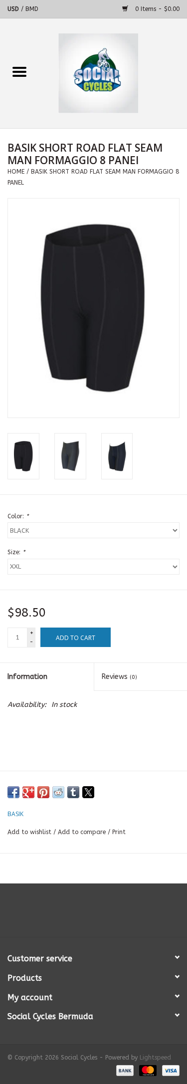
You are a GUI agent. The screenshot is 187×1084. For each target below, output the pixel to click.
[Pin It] (43, 792)
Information (27, 676)
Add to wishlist (30, 832)
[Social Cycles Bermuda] (113, 73)
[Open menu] (19, 71)
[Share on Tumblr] (73, 792)
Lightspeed (155, 1057)
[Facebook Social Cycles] (76, 914)
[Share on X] (88, 792)
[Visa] (169, 1070)
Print (119, 832)
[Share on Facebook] (13, 792)
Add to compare (83, 832)
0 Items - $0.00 (156, 8)
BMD (31, 8)
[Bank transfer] (124, 1070)
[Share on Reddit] (58, 792)
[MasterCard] (147, 1070)
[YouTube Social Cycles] (94, 914)
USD (14, 8)
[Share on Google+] (28, 792)
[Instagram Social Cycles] (112, 914)
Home (15, 171)
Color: (17, 516)
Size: (16, 552)
